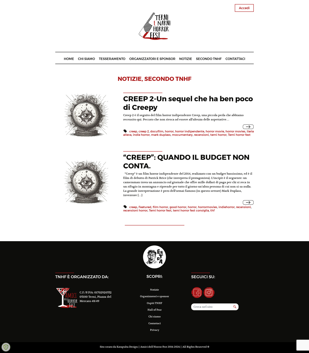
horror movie (215, 131)
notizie (130, 78)
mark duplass (161, 135)
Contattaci (235, 59)
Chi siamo (86, 59)
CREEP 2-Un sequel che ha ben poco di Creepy (188, 103)
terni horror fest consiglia (191, 210)
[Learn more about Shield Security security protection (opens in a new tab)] (6, 347)
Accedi (244, 8)
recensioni (201, 135)
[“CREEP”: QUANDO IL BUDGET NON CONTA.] (248, 202)
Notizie (185, 59)
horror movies (235, 131)
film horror (160, 207)
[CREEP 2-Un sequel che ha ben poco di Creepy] (248, 127)
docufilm (156, 131)
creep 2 (144, 131)
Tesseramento (112, 59)
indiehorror (227, 207)
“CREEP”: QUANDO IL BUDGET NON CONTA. (186, 161)
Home (69, 59)
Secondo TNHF (209, 59)
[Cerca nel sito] (235, 306)
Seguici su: (203, 276)
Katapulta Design (127, 346)
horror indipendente (189, 131)
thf (212, 210)
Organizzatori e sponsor (152, 59)
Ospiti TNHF (154, 303)
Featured (145, 207)
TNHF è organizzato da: (82, 276)
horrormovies (207, 207)
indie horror (141, 135)
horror (169, 131)
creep (133, 131)
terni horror (218, 135)
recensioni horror (135, 210)
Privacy (154, 330)
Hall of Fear (155, 309)
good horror (178, 207)
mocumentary (182, 135)
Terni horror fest (239, 135)
